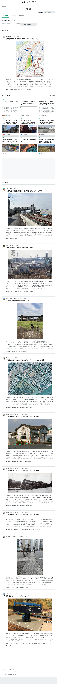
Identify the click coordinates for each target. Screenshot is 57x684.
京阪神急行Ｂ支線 (9, 593)
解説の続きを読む (28, 24)
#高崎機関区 (19, 351)
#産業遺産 (21, 587)
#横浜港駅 (22, 505)
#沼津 (7, 238)
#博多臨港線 (29, 407)
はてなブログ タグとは (6, 671)
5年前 (26, 536)
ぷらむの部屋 (9, 188)
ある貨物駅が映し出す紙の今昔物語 (28, 140)
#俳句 (7, 89)
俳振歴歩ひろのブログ (10, 36)
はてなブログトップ (25, 671)
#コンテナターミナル (47, 643)
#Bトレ (8, 643)
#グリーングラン (22, 89)
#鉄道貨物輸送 (9, 529)
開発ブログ (17, 671)
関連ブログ (21, 15)
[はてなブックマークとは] (10, 95)
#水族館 (29, 89)
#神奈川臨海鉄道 (19, 291)
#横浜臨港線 (29, 505)
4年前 (26, 357)
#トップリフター (27, 643)
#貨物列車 (25, 291)
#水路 (17, 587)
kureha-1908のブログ (10, 245)
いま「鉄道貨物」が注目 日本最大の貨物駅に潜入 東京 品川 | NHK (28, 103)
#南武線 (22, 461)
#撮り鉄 (12, 291)
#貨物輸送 (8, 407)
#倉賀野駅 (24, 351)
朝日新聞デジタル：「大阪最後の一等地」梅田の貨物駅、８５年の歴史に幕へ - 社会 (46, 103)
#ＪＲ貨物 (34, 643)
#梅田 (11, 89)
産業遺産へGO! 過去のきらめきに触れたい (15, 536)
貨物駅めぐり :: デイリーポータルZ (10, 102)
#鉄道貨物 (8, 505)
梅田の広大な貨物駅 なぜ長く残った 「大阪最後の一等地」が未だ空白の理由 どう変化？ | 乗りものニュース (10, 122)
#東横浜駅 (37, 529)
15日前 (17, 36)
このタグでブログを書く (49, 12)
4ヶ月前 (14, 188)
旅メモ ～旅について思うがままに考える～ (15, 357)
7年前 (16, 593)
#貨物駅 (15, 89)
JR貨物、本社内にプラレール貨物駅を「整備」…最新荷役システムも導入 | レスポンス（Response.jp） (10, 141)
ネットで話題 (13, 15)
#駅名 (18, 407)
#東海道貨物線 (28, 461)
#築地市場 (22, 407)
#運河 (26, 587)
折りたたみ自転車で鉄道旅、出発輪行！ (14, 298)
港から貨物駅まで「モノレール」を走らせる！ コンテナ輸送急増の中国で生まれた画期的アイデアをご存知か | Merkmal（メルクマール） (28, 122)
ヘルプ (13, 671)
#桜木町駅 (31, 529)
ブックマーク (5, 100)
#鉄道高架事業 (18, 238)
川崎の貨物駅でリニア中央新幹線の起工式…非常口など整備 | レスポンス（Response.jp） (46, 122)
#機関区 (13, 351)
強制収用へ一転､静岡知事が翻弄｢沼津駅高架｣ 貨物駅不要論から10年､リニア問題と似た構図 (46, 141)
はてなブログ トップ (7, 6)
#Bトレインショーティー (16, 643)
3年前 (17, 245)
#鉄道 (7, 291)
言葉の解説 (5, 15)
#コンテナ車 (9, 645)
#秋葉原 (8, 587)
